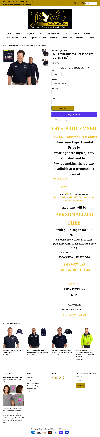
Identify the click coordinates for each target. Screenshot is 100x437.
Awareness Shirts (12, 38)
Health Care (54, 38)
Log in (57, 3)
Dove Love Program (33, 383)
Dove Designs (46, 429)
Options (54, 79)
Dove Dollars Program (33, 386)
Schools (76, 34)
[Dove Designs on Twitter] (52, 378)
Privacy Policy (31, 388)
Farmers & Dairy (67, 38)
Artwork (54, 98)
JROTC (66, 34)
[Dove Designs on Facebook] (56, 378)
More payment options (62, 120)
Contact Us (91, 38)
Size (52, 71)
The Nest (30, 380)
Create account (66, 3)
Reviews (24, 38)
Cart (78, 3)
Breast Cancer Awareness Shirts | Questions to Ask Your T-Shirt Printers (13, 379)
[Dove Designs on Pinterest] (60, 378)
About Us (19, 34)
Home (10, 34)
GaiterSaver (80, 38)
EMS (40, 34)
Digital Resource (64, 429)
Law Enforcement (53, 34)
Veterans (87, 34)
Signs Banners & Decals (38, 38)
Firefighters (30, 34)
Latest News (7, 373)
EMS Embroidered (14, 45)
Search (29, 391)
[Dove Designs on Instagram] (63, 378)
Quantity (54, 88)
